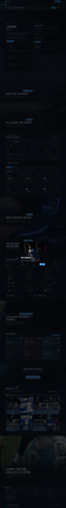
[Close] (44, 243)
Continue (42, 264)
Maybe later (23, 264)
